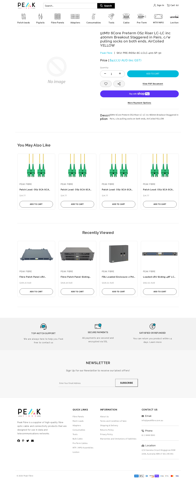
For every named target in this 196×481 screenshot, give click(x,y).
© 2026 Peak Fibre (25, 475)
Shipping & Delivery (109, 425)
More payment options (139, 102)
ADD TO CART (36, 204)
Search (108, 5)
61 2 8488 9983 (148, 435)
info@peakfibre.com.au (152, 420)
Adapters (77, 425)
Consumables (79, 430)
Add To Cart (152, 73)
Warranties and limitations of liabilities (118, 438)
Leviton (76, 452)
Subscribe (126, 382)
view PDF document (153, 83)
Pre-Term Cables (80, 443)
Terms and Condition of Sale (113, 421)
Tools (75, 434)
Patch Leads (78, 421)
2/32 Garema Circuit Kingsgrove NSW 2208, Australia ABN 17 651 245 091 (158, 452)
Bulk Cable (78, 438)
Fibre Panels (78, 416)
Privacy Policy (106, 434)
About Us (104, 416)
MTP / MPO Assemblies (83, 447)
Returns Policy (106, 430)
